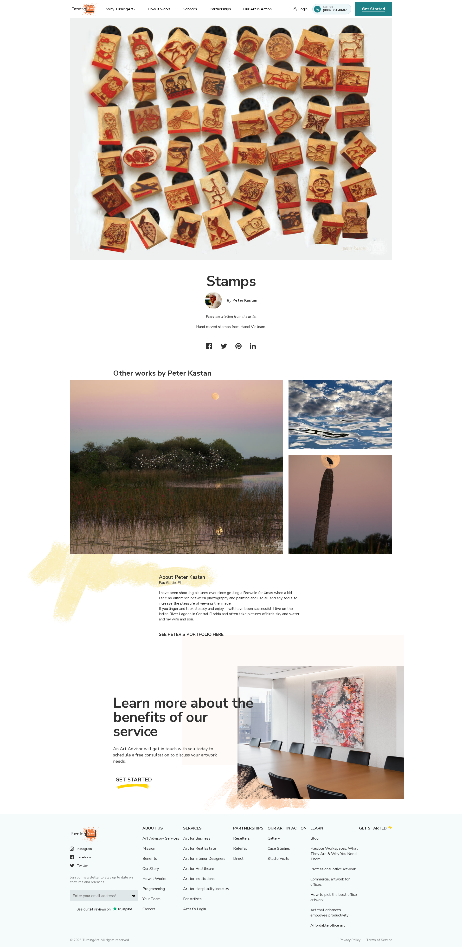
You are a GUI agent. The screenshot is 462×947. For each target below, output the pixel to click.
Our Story (150, 868)
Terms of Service (379, 940)
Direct (238, 858)
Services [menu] (190, 9)
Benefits (149, 858)
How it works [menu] (159, 9)
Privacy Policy (350, 940)
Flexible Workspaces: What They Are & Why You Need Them (334, 854)
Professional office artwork (333, 869)
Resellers (241, 838)
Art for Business (197, 838)
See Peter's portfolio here (191, 634)
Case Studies (279, 848)
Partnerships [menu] (220, 9)
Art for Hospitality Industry (206, 888)
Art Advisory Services (160, 838)
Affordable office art (327, 925)
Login (303, 9)
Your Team (151, 899)
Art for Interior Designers (204, 858)
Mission (148, 848)
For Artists (192, 899)
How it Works (154, 878)
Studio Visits (278, 858)
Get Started (373, 9)
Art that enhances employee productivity (329, 912)
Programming (153, 888)
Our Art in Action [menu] (257, 9)
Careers (148, 909)
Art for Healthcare (198, 868)
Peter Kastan (244, 300)
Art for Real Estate (199, 848)
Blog (314, 838)
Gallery (274, 838)
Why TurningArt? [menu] (120, 9)
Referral (240, 848)
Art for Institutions (199, 878)
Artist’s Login (194, 909)
